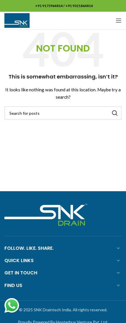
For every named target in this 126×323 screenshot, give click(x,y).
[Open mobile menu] (119, 20)
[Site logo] (17, 20)
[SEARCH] (115, 113)
